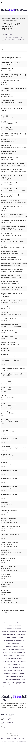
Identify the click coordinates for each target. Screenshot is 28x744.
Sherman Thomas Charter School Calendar (14, 649)
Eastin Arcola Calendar (14, 664)
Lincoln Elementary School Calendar (14, 676)
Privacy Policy (11, 741)
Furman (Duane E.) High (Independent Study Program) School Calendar (14, 683)
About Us (8, 738)
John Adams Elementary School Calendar (14, 640)
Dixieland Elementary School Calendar (14, 655)
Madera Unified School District (18, 18)
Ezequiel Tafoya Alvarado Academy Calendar (14, 679)
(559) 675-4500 (9, 34)
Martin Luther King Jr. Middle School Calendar (14, 661)
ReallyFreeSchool (18, 733)
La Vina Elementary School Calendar (14, 637)
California (7, 18)
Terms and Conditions (21, 741)
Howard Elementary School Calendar (14, 646)
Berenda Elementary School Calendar (14, 628)
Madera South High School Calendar (14, 658)
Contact (14, 738)
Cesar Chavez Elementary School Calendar (14, 652)
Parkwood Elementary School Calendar (14, 616)
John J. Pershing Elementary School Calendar (14, 634)
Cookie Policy (21, 738)
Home (3, 18)
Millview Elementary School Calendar (14, 625)
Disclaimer (4, 741)
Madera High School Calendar (14, 643)
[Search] (26, 2)
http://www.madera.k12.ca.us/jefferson (14, 39)
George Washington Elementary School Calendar (14, 622)
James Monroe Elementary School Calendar (14, 687)
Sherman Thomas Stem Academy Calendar (14, 667)
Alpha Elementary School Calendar (14, 619)
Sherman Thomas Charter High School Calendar (14, 631)
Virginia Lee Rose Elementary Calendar (14, 673)
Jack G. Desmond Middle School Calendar (14, 670)
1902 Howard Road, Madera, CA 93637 (14, 37)
